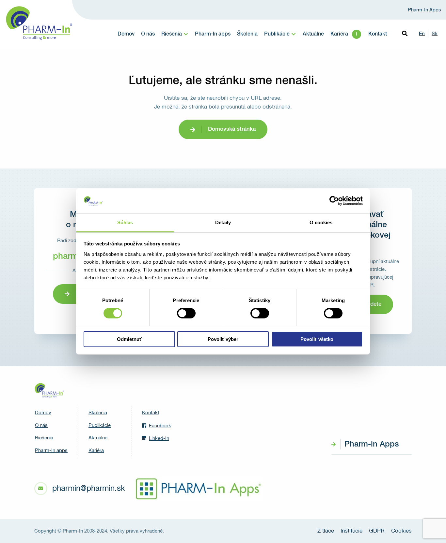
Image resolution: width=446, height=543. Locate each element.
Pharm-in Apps (371, 444)
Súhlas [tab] (125, 222)
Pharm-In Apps (424, 9)
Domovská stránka (232, 129)
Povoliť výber (223, 339)
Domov (126, 34)
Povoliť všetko (316, 339)
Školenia (247, 34)
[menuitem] (126, 34)
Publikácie (277, 34)
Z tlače (325, 531)
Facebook (160, 425)
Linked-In (159, 438)
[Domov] (38, 23)
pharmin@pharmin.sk (88, 488)
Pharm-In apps (213, 34)
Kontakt (377, 34)
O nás (148, 34)
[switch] (186, 313)
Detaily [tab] (223, 222)
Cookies (401, 531)
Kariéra (339, 34)
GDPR (377, 531)
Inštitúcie (351, 531)
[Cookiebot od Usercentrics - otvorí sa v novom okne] (334, 201)
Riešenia (171, 34)
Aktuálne (313, 34)
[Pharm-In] (49, 390)
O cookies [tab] (321, 222)
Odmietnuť (129, 339)
